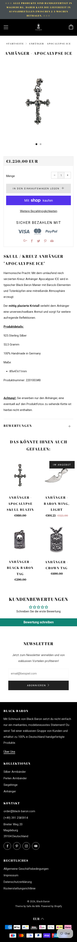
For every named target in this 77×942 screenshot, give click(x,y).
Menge (10, 176)
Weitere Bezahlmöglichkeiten (38, 211)
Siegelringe (11, 785)
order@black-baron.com (19, 811)
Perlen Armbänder (15, 778)
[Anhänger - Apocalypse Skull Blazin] (20, 475)
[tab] (36, 144)
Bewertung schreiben (38, 622)
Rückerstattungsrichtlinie (20, 888)
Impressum (11, 875)
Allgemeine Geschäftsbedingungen (26, 869)
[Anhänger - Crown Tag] (57, 540)
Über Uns (9, 751)
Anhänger (10, 791)
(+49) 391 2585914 (16, 818)
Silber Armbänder (15, 772)
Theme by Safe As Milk (27, 906)
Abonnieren (36, 685)
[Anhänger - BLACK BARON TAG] (20, 540)
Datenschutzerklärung (18, 882)
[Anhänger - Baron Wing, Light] (57, 475)
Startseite (15, 43)
